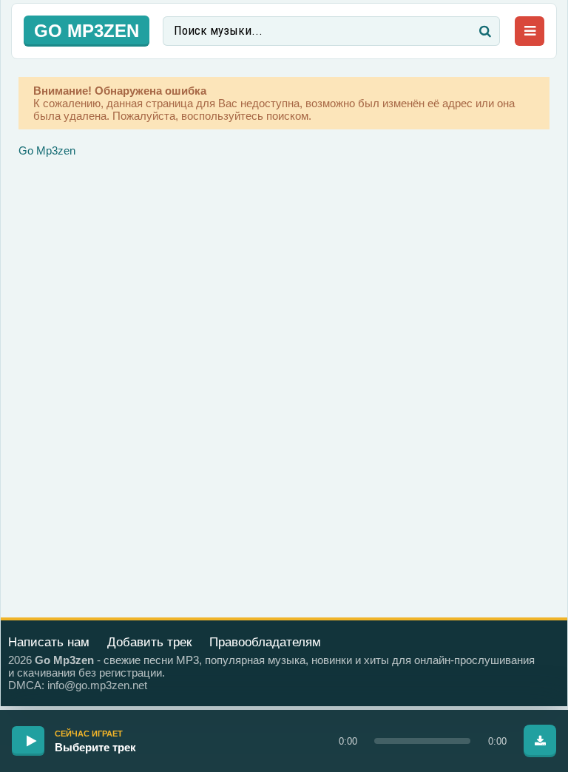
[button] (422, 741)
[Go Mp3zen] (86, 31)
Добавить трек (149, 642)
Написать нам (48, 642)
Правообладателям (265, 642)
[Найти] (485, 31)
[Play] (28, 741)
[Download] (540, 741)
